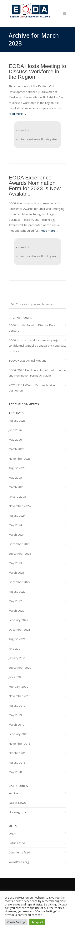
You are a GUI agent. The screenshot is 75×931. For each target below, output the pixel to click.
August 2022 (17, 591)
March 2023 (16, 572)
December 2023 (19, 544)
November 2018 (20, 743)
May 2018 (15, 772)
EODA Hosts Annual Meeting (28, 360)
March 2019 (16, 724)
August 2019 (17, 705)
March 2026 (16, 449)
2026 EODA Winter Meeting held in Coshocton (32, 387)
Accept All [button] (37, 922)
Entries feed (17, 843)
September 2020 (20, 667)
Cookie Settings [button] (16, 922)
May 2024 (15, 525)
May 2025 (15, 477)
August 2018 (17, 762)
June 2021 (15, 648)
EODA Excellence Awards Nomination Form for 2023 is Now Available (35, 186)
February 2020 (18, 686)
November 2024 (20, 506)
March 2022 (16, 610)
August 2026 (17, 420)
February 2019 (18, 734)
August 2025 (17, 468)
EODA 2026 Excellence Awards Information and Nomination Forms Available (37, 373)
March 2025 (16, 487)
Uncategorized (49, 139)
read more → (17, 114)
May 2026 (15, 439)
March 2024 (16, 534)
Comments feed (19, 852)
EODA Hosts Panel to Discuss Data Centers (32, 328)
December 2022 (19, 582)
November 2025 (20, 458)
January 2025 (17, 496)
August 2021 (17, 639)
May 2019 (15, 715)
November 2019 (20, 696)
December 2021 (19, 629)
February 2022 (18, 620)
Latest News (33, 139)
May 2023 (15, 563)
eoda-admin (23, 130)
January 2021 (17, 658)
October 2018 (18, 753)
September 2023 (20, 553)
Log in (13, 833)
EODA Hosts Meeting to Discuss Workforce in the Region (37, 71)
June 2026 (15, 430)
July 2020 (15, 677)
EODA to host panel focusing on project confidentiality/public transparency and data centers (37, 345)
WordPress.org (19, 862)
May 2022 (15, 601)
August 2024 (17, 515)
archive (20, 139)
